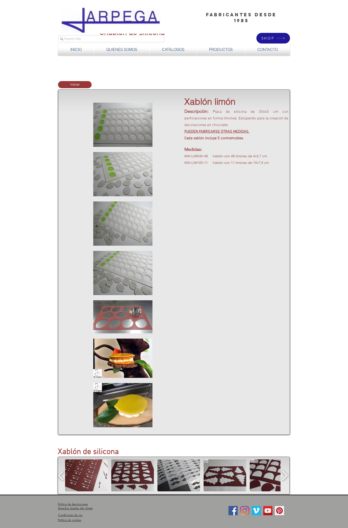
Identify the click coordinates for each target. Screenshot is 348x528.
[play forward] (284, 475)
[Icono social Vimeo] (256, 510)
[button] (221, 49)
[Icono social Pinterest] (279, 510)
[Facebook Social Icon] (233, 510)
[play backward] (61, 475)
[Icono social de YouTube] (267, 510)
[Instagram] (244, 510)
